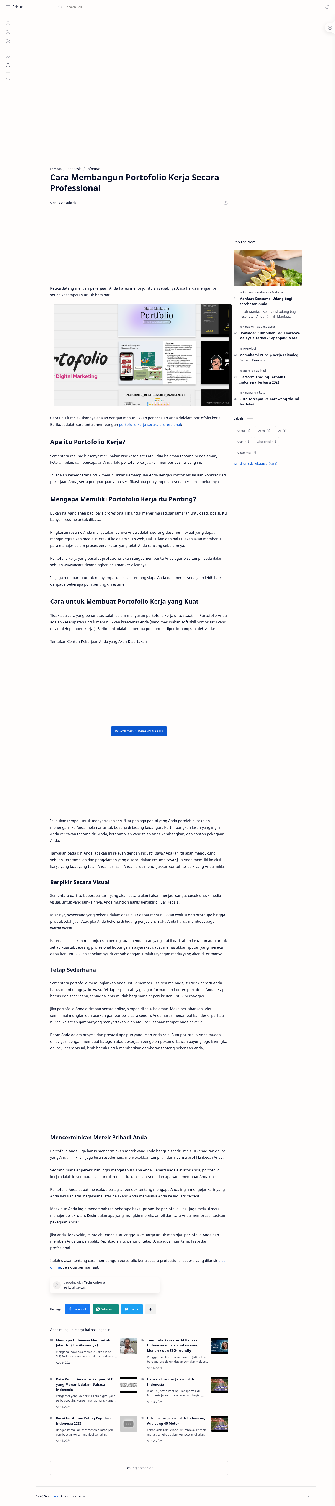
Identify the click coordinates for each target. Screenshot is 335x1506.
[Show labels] (256, 463)
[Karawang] (250, 392)
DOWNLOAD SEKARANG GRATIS (139, 731)
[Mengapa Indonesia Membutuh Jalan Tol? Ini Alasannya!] (128, 1346)
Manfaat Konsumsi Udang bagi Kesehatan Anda (265, 301)
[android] (248, 370)
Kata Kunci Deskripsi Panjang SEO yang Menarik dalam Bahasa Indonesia (85, 1384)
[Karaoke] (249, 326)
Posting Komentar (139, 1468)
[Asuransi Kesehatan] (256, 292)
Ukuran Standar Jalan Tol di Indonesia (170, 1382)
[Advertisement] (172, 53)
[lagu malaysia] (265, 326)
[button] (327, 6)
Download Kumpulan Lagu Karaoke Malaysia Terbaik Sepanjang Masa (269, 335)
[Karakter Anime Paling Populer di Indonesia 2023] (128, 1424)
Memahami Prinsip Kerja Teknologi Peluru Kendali (269, 357)
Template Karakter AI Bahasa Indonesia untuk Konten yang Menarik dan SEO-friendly (172, 1345)
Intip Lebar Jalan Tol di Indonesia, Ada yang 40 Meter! (176, 1421)
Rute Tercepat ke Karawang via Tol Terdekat (269, 401)
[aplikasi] (261, 370)
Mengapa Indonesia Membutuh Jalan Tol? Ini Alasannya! (83, 1343)
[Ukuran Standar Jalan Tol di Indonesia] (219, 1385)
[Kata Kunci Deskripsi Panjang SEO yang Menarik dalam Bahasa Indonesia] (128, 1385)
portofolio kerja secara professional (150, 424)
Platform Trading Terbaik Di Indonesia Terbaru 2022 (263, 379)
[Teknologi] (249, 348)
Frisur (18, 6)
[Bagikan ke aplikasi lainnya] (150, 1309)
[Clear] (130, 7)
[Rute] (262, 392)
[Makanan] (278, 292)
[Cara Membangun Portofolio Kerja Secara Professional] (143, 355)
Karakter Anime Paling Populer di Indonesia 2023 (85, 1421)
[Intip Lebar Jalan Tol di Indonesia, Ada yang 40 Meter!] (219, 1424)
